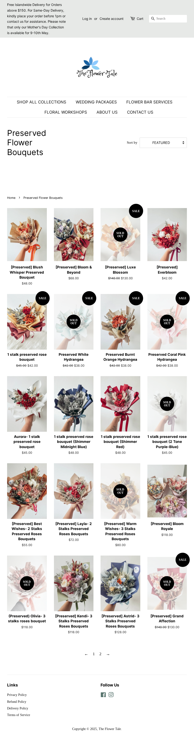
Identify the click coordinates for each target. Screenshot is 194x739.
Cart (140, 19)
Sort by (132, 142)
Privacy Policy (17, 695)
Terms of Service (18, 715)
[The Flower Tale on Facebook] (103, 696)
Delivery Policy (17, 708)
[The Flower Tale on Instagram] (111, 696)
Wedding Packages (96, 102)
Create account (111, 19)
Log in (87, 19)
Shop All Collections (41, 102)
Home (11, 198)
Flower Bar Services (149, 102)
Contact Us (140, 112)
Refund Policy (16, 701)
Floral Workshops (65, 112)
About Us (107, 112)
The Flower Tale (110, 729)
